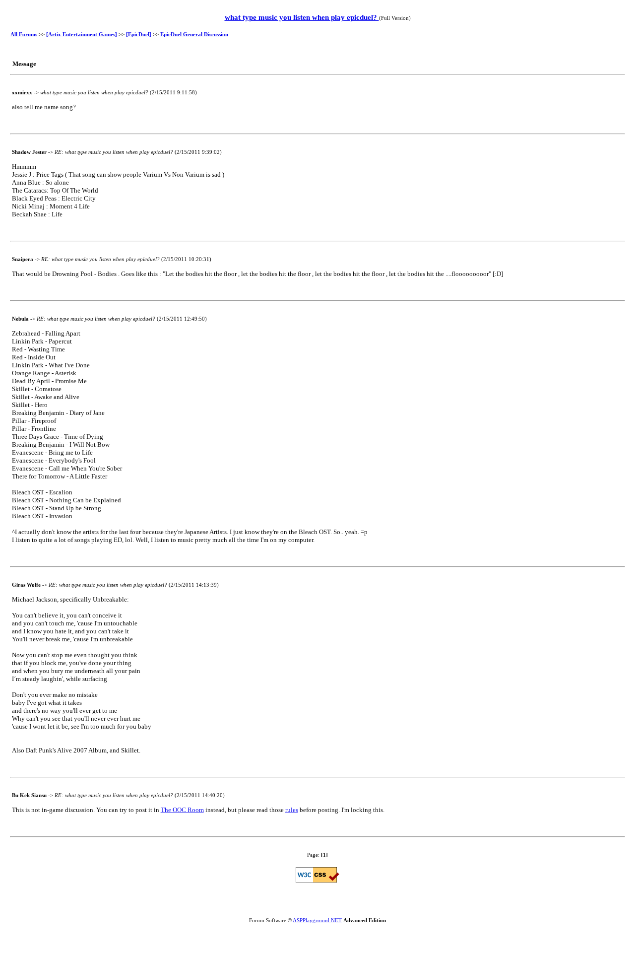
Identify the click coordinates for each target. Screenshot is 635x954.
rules (291, 810)
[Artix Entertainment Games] (81, 34)
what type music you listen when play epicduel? (302, 17)
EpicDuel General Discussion (194, 34)
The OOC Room (182, 810)
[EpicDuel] (138, 34)
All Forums (23, 34)
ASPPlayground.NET (317, 920)
